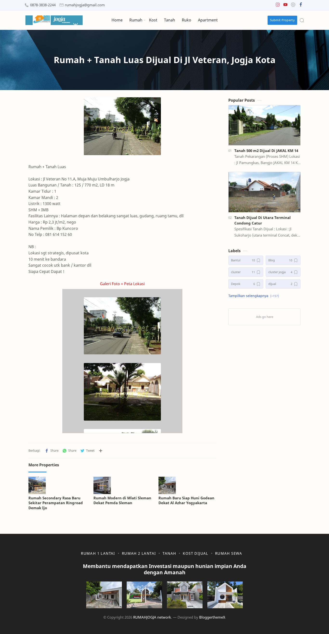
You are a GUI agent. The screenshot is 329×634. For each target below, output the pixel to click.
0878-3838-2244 (43, 5)
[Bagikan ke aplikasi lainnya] (101, 451)
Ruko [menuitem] (186, 20)
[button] (277, 5)
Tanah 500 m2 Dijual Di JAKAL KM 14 (266, 150)
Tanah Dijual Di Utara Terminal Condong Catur (262, 220)
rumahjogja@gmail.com (85, 5)
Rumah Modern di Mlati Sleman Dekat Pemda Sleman (122, 500)
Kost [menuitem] (153, 20)
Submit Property (282, 20)
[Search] (301, 20)
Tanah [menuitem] (169, 20)
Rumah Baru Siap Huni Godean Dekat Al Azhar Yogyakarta (186, 500)
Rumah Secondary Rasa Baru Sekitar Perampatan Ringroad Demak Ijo (55, 502)
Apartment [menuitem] (208, 20)
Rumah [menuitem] (135, 20)
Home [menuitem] (117, 20)
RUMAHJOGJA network (152, 617)
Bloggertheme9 (212, 617)
